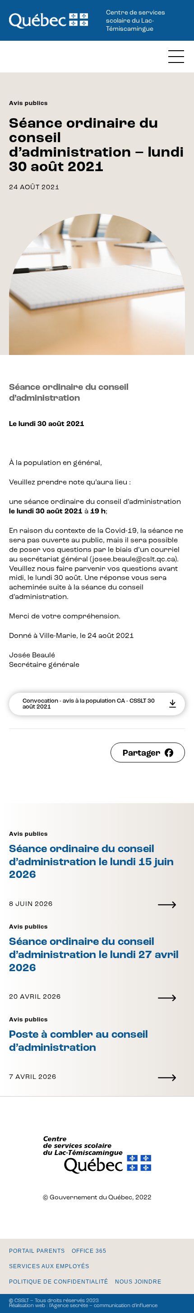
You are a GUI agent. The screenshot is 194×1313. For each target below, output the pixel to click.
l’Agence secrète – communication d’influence (103, 1305)
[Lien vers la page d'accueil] (48, 21)
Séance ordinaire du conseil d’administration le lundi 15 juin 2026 (91, 862)
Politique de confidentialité (58, 1282)
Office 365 (89, 1251)
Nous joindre (138, 1282)
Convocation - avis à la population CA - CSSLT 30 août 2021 (89, 704)
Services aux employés (49, 1266)
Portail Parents (37, 1251)
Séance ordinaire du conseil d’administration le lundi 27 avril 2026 (94, 955)
